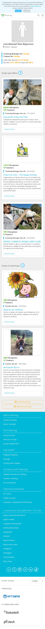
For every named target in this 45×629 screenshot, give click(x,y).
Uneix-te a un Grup (23, 406)
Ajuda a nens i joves (10, 544)
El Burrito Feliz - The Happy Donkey (20, 174)
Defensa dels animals (10, 528)
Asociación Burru (11, 367)
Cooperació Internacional (12, 524)
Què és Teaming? (9, 424)
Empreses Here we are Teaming (14, 474)
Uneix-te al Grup (9, 129)
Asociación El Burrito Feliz (15, 117)
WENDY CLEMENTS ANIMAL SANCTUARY (22, 241)
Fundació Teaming (9, 420)
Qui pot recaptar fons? (11, 444)
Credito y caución (9, 498)
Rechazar (26, 11)
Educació (6, 536)
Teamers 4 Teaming (10, 478)
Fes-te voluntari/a (9, 483)
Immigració (7, 549)
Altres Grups (7, 561)
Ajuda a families (9, 540)
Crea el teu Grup (23, 402)
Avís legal (6, 459)
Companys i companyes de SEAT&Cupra (17, 502)
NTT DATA (7, 494)
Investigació (7, 553)
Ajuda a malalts (8, 519)
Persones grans (8, 557)
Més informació (35, 6)
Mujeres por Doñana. (13, 309)
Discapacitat (7, 532)
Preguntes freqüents (10, 455)
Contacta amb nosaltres (11, 463)
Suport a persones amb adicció (14, 515)
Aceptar (18, 11)
